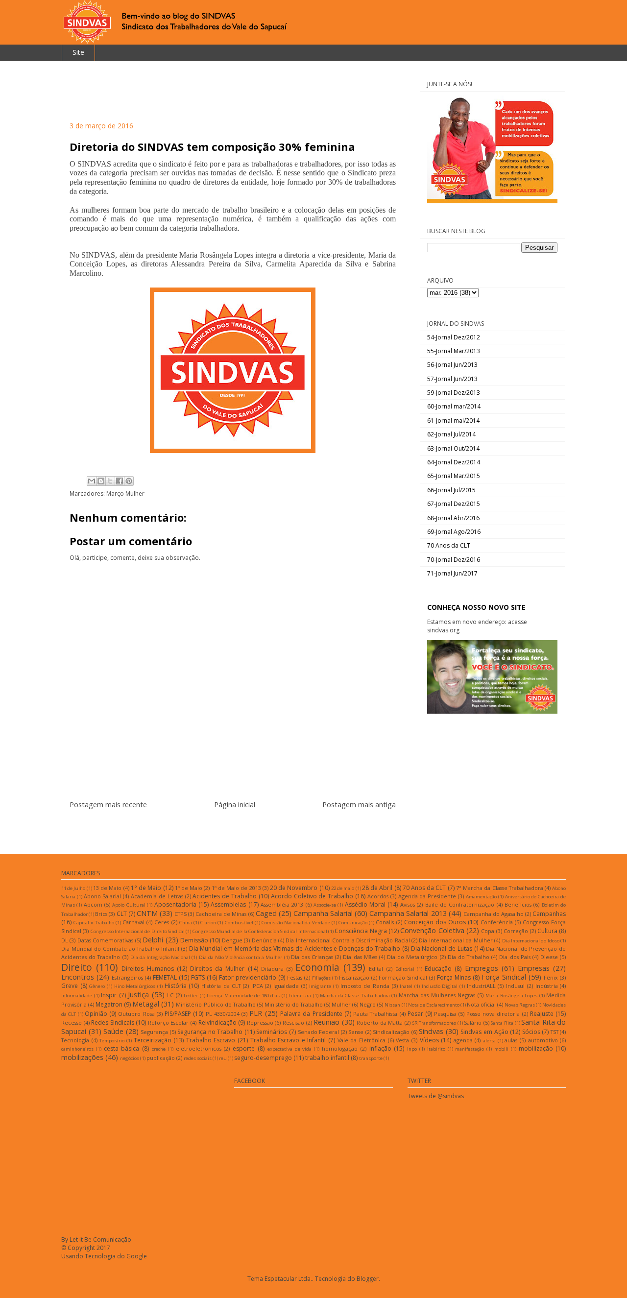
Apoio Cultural (128, 905)
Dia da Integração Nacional (160, 957)
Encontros (77, 977)
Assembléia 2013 (282, 904)
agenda (463, 1040)
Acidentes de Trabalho (225, 896)
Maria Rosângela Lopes (511, 995)
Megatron (109, 1004)
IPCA (257, 985)
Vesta (402, 1040)
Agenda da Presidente (427, 896)
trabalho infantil (327, 1058)
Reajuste (542, 1014)
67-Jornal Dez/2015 (453, 504)
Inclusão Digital (440, 986)
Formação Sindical (403, 977)
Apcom (93, 904)
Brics (101, 913)
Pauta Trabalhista (375, 1013)
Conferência (497, 922)
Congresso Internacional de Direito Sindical (138, 931)
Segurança (154, 1031)
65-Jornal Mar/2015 (453, 476)
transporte (371, 1058)
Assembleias (228, 904)
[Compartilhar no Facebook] (119, 481)
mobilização (536, 1048)
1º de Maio (188, 887)
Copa (487, 931)
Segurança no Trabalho (209, 1032)
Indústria (546, 985)
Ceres (161, 922)
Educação (438, 968)
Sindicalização (391, 1031)
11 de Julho (73, 888)
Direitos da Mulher (217, 968)
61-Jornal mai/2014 (453, 420)
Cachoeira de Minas (220, 913)
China (185, 922)
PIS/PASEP (178, 1014)
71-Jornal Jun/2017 (452, 573)
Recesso (71, 1022)
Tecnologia (75, 1040)
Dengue (232, 940)
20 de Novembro (293, 888)
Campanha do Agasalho (493, 913)
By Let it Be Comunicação (96, 1239)
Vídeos (429, 1040)
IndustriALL (481, 985)
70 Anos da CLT (448, 545)
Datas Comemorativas (105, 940)
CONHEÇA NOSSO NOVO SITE (476, 607)
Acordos (377, 896)
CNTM (147, 913)
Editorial (404, 969)
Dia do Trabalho (468, 957)
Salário (473, 1022)
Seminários (271, 1032)
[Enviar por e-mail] (91, 481)
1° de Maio (146, 888)
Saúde (113, 1031)
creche (159, 1049)
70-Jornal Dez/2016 (453, 559)
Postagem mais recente (108, 804)
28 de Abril (377, 888)
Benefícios (518, 904)
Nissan (392, 1005)
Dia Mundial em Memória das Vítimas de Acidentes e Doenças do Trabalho (295, 948)
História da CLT (221, 985)
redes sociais (198, 1058)
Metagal (145, 1004)
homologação (340, 1048)
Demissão (194, 940)
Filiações (321, 978)
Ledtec (191, 995)
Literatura (300, 995)
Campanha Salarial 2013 (407, 913)
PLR (255, 1013)
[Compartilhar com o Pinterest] (129, 481)
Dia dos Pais (514, 957)
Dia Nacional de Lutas (441, 948)
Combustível (239, 922)
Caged (266, 913)
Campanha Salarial (323, 913)
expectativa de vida (289, 1049)
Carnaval (133, 922)
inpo (412, 1049)
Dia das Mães (360, 957)
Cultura (547, 931)
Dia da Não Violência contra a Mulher (241, 957)
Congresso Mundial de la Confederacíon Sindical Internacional (260, 931)
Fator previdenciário (247, 977)
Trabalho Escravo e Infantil (288, 1040)
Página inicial (234, 804)
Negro (368, 1004)
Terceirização (152, 1040)
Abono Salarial (102, 896)
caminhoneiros (77, 1049)
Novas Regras (520, 1005)
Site (78, 52)
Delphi (153, 939)
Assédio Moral (365, 904)
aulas (511, 1040)
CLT (122, 914)
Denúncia (264, 940)
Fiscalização (354, 977)
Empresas (534, 968)
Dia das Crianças (312, 957)
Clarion (208, 922)
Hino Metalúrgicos (135, 986)
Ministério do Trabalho (294, 1004)
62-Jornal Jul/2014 (451, 434)
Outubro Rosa (136, 1013)
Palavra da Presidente (311, 1014)
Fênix (551, 977)
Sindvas (431, 1031)
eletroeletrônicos (198, 1048)
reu (223, 1058)
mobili (501, 1049)
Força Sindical (504, 977)
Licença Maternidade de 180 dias (243, 995)
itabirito (436, 1049)
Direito (76, 967)
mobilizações (82, 1057)
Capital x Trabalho (93, 922)
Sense (355, 1031)
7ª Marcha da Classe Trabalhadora (499, 887)
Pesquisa (445, 1013)
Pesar (415, 1014)
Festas (294, 977)
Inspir (109, 995)
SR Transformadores (434, 1023)
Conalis (385, 922)
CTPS (180, 913)
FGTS (198, 977)
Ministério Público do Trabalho (215, 1004)
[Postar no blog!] (101, 481)
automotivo (543, 1040)
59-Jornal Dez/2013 (453, 392)
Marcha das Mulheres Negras (437, 995)
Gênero (97, 986)
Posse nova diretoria (493, 1013)
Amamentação (481, 896)
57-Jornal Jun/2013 (452, 379)
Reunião (326, 1022)
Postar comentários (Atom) (244, 828)
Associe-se (325, 905)
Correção (516, 931)
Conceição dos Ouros (435, 922)
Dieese (549, 957)
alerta (489, 1040)
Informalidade (76, 995)
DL (64, 940)
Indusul (515, 985)
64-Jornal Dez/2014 (453, 462)
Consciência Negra (360, 931)
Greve (69, 986)
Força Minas (454, 977)
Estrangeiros (127, 977)
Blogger (368, 1278)
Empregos (481, 968)
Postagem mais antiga (359, 804)
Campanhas (549, 914)
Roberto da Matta (380, 1022)
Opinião (96, 1014)
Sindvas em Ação (484, 1032)
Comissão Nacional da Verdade (296, 922)
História (176, 986)
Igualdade (286, 985)
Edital (376, 968)
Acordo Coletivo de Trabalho (312, 896)
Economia (317, 967)
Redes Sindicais (112, 1022)
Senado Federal (318, 1031)
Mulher (341, 1004)
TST (554, 1031)
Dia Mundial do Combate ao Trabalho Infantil (120, 948)
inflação (380, 1048)
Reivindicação (217, 1022)
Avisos (407, 904)
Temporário (111, 1040)
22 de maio (342, 888)
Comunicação (352, 922)
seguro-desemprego (263, 1058)
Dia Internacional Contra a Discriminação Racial (348, 940)
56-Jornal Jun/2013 (452, 365)
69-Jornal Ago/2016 (454, 532)
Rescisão (293, 1022)
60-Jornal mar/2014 (454, 406)
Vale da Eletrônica (362, 1040)
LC (170, 995)
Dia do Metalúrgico (412, 957)
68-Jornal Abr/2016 (453, 518)
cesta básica (122, 1048)
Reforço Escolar (168, 1022)
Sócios (531, 1032)
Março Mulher (125, 493)
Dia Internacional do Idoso (530, 940)
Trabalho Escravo (211, 1040)
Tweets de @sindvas (436, 1096)
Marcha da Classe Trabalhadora (355, 995)
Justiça (138, 994)
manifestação (469, 1049)
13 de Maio (107, 887)
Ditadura (272, 968)
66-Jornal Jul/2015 (451, 490)
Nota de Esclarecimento (433, 1005)
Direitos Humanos (147, 968)
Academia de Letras (157, 896)
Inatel (406, 986)
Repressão (260, 1022)
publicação (160, 1057)
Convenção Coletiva (432, 930)
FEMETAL (165, 977)
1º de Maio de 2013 (236, 887)
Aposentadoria (175, 904)
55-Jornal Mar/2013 (453, 351)
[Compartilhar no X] (110, 481)
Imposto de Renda (364, 985)
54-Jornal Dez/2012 (453, 337)
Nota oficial (481, 1004)
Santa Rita (502, 1023)
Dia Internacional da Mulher (455, 940)
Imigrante (320, 986)
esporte (244, 1048)
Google (136, 1256)
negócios (129, 1058)
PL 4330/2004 (223, 1013)
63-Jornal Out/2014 (453, 448)
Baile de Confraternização (460, 904)
